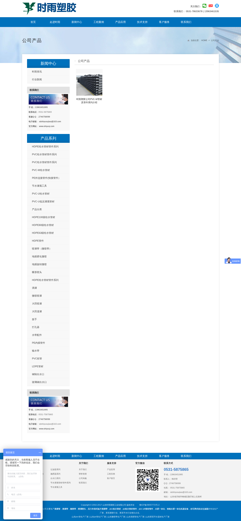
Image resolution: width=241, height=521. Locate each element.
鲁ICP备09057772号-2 (149, 505)
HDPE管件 (38, 240)
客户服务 (164, 22)
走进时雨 (55, 22)
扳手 (34, 319)
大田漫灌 (37, 311)
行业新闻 (37, 79)
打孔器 (35, 327)
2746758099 (44, 117)
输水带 (35, 350)
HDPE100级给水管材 (43, 217)
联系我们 (186, 22)
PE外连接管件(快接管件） (46, 178)
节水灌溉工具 (39, 185)
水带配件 (37, 335)
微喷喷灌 (37, 295)
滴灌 (34, 287)
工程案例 (98, 22)
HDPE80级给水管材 (43, 225)
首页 (33, 22)
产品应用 (120, 22)
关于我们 (83, 469)
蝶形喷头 (37, 272)
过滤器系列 (55, 469)
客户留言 (111, 478)
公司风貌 (83, 478)
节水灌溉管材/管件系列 (60, 483)
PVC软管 (37, 358)
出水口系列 (55, 478)
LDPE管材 (37, 366)
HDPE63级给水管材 (43, 232)
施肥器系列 (55, 474)
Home (204, 40)
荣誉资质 (83, 474)
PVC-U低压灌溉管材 (43, 201)
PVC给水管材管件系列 (44, 154)
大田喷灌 (37, 303)
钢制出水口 (38, 374)
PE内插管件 (38, 342)
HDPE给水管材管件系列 (45, 146)
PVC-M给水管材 (41, 170)
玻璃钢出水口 (39, 382)
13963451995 (176, 474)
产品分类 (37, 209)
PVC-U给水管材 (41, 193)
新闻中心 (76, 22)
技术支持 (142, 22)
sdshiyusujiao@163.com (50, 121)
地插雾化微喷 (39, 256)
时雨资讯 (37, 71)
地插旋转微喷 (39, 264)
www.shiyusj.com (46, 126)
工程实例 (111, 474)
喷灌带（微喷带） (42, 248)
